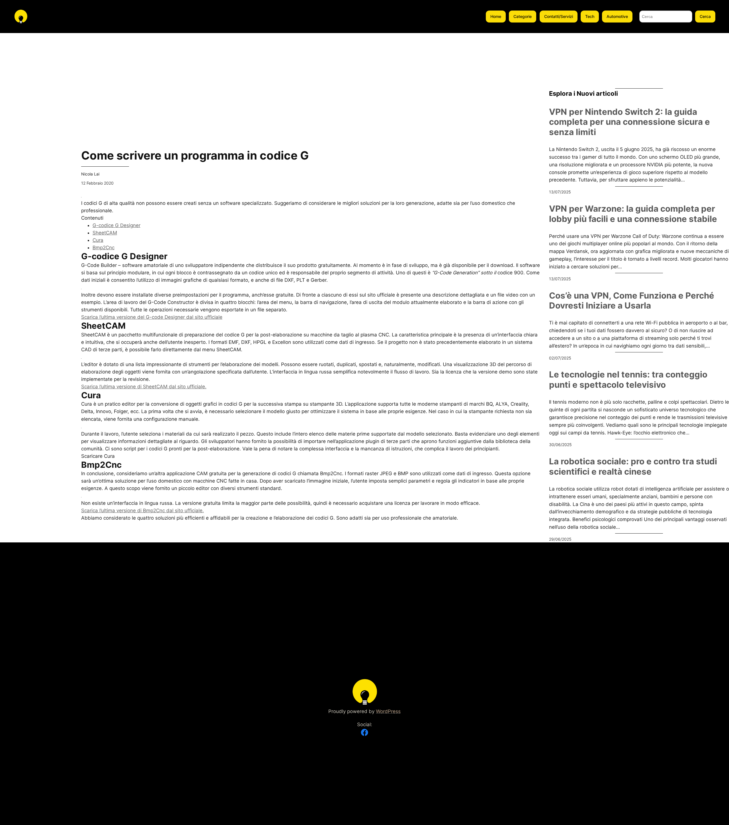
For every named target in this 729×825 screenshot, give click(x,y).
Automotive (617, 16)
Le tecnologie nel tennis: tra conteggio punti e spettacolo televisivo (628, 379)
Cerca (705, 16)
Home (495, 16)
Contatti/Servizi (558, 16)
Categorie (522, 16)
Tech (589, 16)
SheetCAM (105, 233)
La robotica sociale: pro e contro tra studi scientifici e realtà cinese (633, 466)
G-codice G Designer (116, 225)
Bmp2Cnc (103, 247)
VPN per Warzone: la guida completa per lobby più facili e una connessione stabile (633, 214)
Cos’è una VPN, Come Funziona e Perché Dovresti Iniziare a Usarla (631, 301)
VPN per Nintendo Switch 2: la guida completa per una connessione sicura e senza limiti (629, 122)
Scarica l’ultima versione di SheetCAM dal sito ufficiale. (143, 386)
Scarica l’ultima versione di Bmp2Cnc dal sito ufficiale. (142, 510)
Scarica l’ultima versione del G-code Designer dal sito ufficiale (151, 317)
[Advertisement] (36, 118)
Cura (98, 240)
